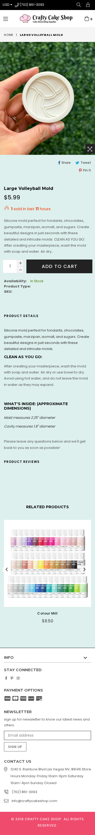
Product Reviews (22, 461)
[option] (45, 570)
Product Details (21, 316)
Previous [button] (7, 569)
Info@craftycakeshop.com (34, 800)
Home (8, 35)
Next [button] (84, 569)
